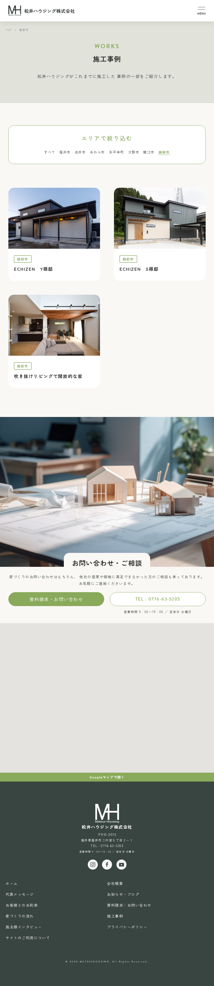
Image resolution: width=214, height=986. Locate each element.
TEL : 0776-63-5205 (157, 599)
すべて (49, 152)
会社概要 (115, 883)
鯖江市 (149, 152)
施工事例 (115, 916)
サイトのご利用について (28, 937)
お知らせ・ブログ (123, 894)
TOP (9, 30)
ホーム (12, 883)
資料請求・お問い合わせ (56, 599)
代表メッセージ (20, 894)
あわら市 (97, 152)
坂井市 (80, 152)
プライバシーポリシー (127, 926)
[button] (201, 10)
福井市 (65, 152)
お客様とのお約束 (22, 905)
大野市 (134, 152)
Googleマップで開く (107, 777)
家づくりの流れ (20, 916)
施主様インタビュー (24, 926)
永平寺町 (116, 152)
